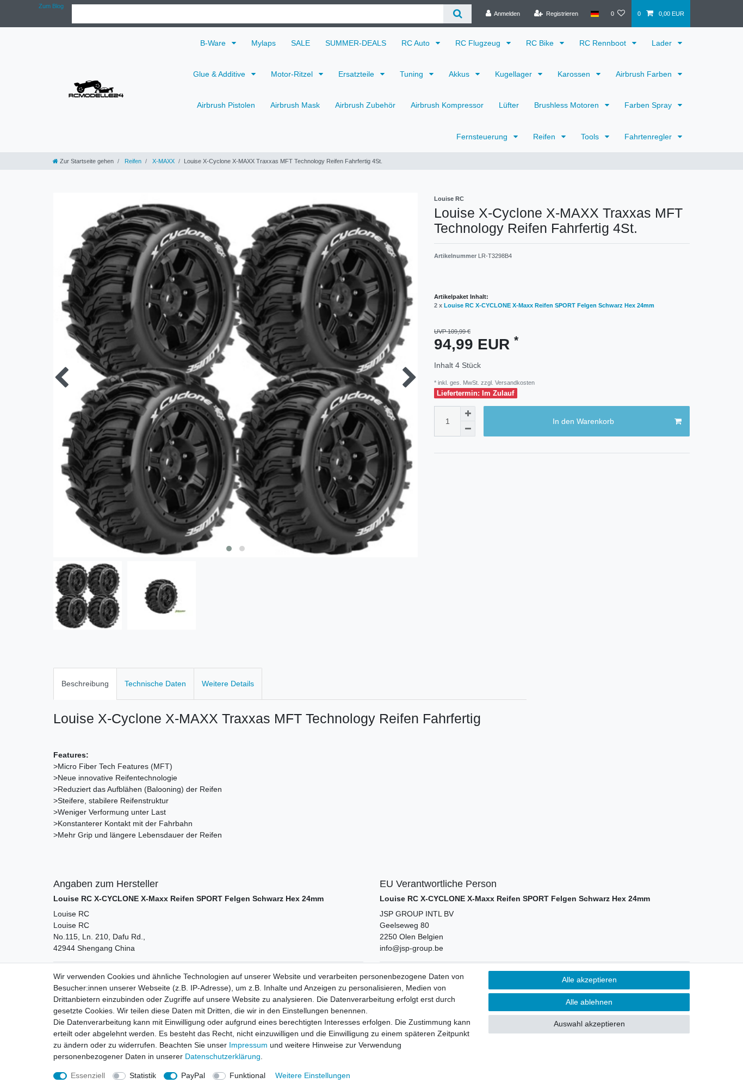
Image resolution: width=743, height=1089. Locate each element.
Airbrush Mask (295, 105)
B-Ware (214, 43)
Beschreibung (85, 683)
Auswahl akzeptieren (589, 1023)
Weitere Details (228, 683)
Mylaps (263, 43)
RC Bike (541, 43)
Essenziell (88, 1075)
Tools (591, 136)
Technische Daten (155, 683)
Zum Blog (51, 6)
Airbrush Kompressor (447, 105)
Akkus (460, 74)
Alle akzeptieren (589, 979)
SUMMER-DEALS (355, 43)
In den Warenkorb (583, 421)
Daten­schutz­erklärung (223, 1056)
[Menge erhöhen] (467, 413)
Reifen (545, 136)
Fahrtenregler (649, 136)
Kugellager (514, 74)
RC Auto (416, 43)
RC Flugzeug (479, 43)
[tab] (85, 684)
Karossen (575, 74)
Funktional (247, 1075)
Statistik (142, 1075)
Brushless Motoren (567, 105)
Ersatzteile (357, 74)
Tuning (412, 74)
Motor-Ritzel (293, 74)
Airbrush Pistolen (226, 105)
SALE (300, 43)
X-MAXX (163, 161)
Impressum (248, 1045)
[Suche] (457, 13)
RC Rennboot (603, 43)
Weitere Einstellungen (312, 1075)
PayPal (193, 1075)
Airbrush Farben (645, 74)
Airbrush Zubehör (365, 105)
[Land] (594, 13)
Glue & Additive (220, 74)
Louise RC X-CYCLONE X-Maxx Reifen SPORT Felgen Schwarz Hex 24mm (549, 305)
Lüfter (509, 105)
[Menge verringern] (467, 428)
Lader (663, 43)
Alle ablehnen (589, 1002)
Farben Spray (649, 105)
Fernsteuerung (483, 136)
